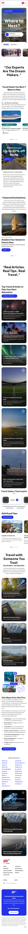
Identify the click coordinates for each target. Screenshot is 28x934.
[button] (12, 139)
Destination (12, 33)
